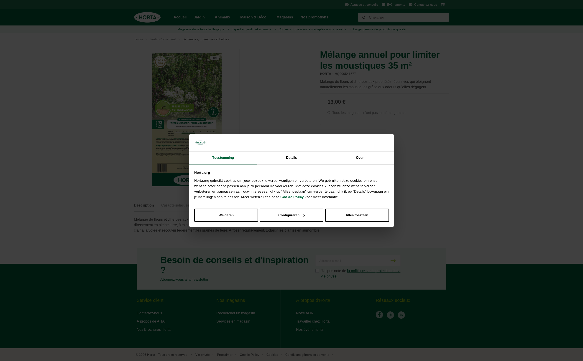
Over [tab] (360, 157)
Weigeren (226, 215)
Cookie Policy (292, 197)
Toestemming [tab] (223, 157)
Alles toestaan (357, 215)
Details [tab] (291, 157)
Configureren (288, 215)
